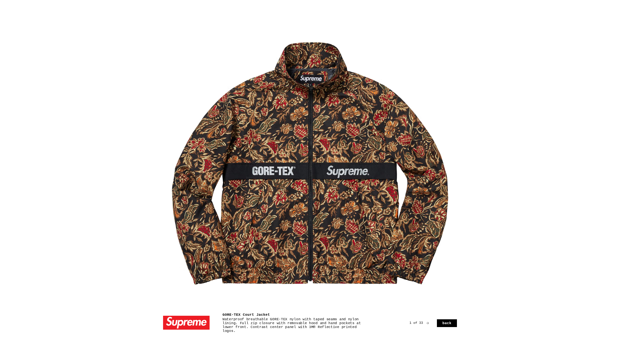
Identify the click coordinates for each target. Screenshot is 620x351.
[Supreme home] (186, 323)
